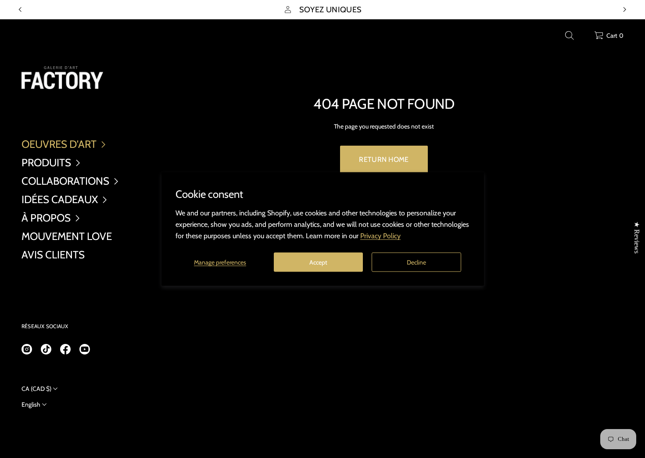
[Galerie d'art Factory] (62, 77)
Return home (384, 159)
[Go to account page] (584, 37)
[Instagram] (26, 349)
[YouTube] (84, 349)
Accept (318, 262)
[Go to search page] (569, 35)
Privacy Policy (380, 236)
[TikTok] (46, 349)
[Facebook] (65, 349)
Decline (416, 262)
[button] (569, 35)
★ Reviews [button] (637, 238)
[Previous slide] (20, 9)
